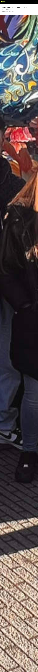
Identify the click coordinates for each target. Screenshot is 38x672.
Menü (35, 1)
